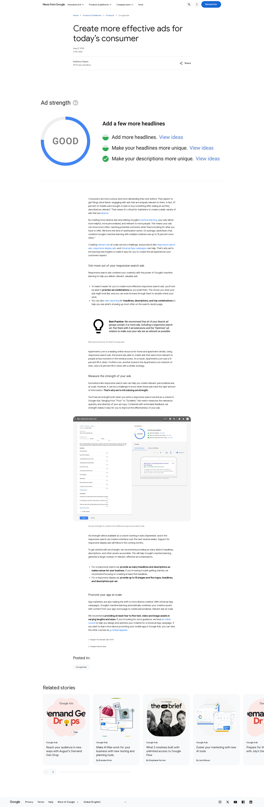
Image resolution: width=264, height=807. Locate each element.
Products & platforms (99, 4)
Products (110, 15)
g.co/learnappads (118, 630)
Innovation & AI (74, 4)
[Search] (189, 4)
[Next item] (53, 772)
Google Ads (81, 667)
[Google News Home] (54, 4)
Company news (123, 4)
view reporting (112, 300)
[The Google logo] (15, 802)
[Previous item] (46, 772)
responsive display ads (104, 248)
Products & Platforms (92, 15)
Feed (140, 4)
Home (76, 15)
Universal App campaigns (134, 248)
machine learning (148, 220)
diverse (104, 213)
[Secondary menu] (197, 4)
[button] (211, 4)
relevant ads (104, 244)
